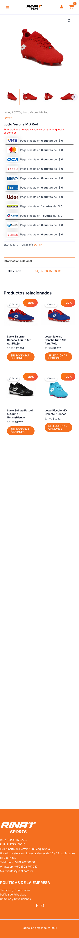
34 (36, 271)
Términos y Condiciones (15, 890)
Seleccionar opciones (20, 357)
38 (55, 271)
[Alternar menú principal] (7, 7)
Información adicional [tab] (18, 261)
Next (74, 97)
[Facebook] (36, 905)
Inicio (7, 112)
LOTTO (16, 112)
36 (46, 271)
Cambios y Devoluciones (15, 899)
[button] (69, 20)
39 (60, 271)
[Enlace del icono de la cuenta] (61, 6)
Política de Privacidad (13, 894)
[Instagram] (42, 905)
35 (41, 271)
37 (50, 271)
